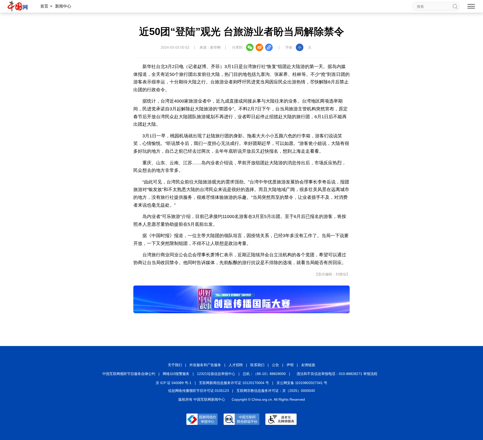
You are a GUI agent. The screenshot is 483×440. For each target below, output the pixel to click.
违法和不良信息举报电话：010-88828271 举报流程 (337, 374)
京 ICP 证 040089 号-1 (173, 383)
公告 (275, 365)
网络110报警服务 (176, 374)
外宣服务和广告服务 (205, 365)
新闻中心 (63, 6)
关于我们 (175, 365)
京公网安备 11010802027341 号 (301, 383)
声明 (290, 365)
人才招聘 (236, 365)
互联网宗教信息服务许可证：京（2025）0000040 (275, 391)
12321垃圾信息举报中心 (216, 374)
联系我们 (257, 365)
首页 (44, 6)
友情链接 (308, 365)
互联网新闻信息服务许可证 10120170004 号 (234, 383)
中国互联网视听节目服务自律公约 (128, 374)
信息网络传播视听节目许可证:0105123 (198, 391)
